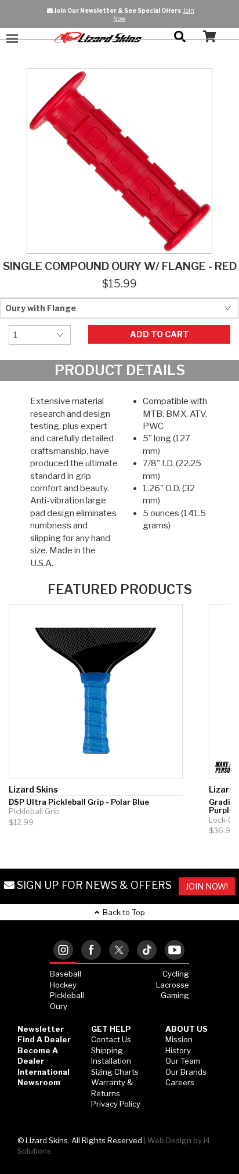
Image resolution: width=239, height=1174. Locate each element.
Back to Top (122, 912)
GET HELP (111, 1028)
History (178, 1050)
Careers (179, 1082)
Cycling (175, 973)
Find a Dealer (44, 1039)
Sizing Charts (115, 1071)
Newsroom (38, 1082)
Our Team (182, 1060)
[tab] (63, 951)
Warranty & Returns (112, 1088)
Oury (58, 1006)
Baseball (65, 973)
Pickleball (67, 995)
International (43, 1071)
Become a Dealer (37, 1056)
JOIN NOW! (207, 886)
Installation (111, 1060)
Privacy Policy (115, 1103)
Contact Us (111, 1039)
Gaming (175, 995)
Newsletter (40, 1028)
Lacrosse (172, 984)
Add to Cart (159, 334)
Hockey (63, 984)
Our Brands (186, 1071)
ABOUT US (186, 1028)
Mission (179, 1039)
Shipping (107, 1050)
